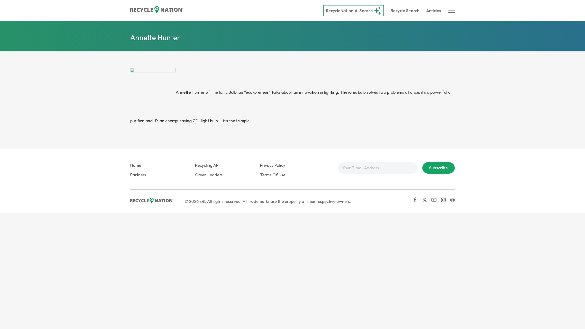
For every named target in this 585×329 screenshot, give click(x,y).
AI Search (349, 10)
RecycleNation (339, 10)
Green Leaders (209, 175)
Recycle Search (405, 10)
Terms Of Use (272, 175)
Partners (138, 175)
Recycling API (207, 165)
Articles (433, 10)
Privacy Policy (272, 165)
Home (135, 165)
